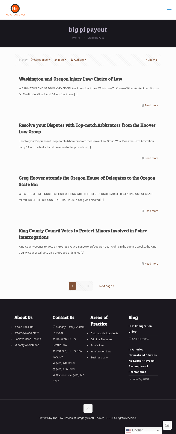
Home (76, 37)
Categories (41, 59)
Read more (151, 105)
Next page (105, 286)
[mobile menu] (169, 9)
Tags (61, 59)
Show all (153, 59)
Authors (79, 59)
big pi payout (96, 37)
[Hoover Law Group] (15, 9)
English (137, 430)
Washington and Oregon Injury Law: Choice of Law (70, 79)
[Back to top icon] (88, 408)
